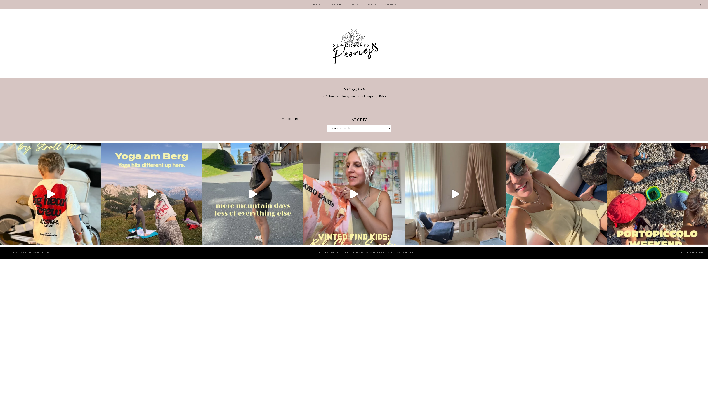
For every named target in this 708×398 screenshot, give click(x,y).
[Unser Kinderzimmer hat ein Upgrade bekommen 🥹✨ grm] (455, 194)
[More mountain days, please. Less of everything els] (252, 194)
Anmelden (407, 253)
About (389, 4)
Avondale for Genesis (347, 253)
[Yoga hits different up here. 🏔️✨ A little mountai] (151, 194)
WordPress (394, 253)
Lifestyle (370, 4)
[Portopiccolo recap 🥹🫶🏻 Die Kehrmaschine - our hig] (657, 194)
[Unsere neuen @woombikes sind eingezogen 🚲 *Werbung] (50, 194)
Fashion (332, 4)
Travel (351, 4)
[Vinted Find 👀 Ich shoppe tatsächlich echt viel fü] (354, 194)
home (316, 4)
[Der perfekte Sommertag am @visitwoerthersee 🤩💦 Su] (556, 194)
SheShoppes (696, 253)
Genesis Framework (375, 253)
